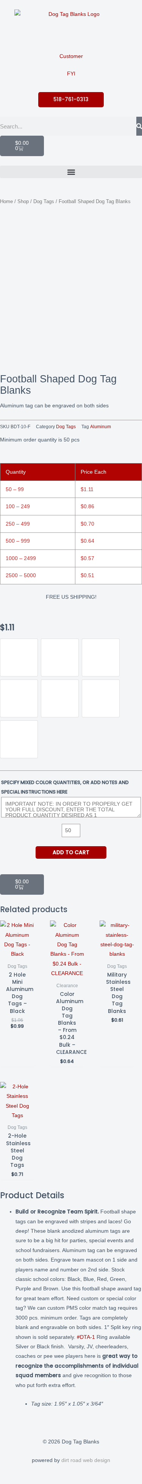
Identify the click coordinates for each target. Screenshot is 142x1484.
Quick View (17, 953)
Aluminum (100, 426)
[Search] (139, 126)
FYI (71, 74)
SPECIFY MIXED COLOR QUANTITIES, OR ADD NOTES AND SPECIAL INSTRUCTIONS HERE (65, 787)
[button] (71, 172)
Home (6, 201)
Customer (71, 56)
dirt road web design (85, 1460)
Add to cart (71, 852)
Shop (23, 201)
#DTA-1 (86, 1337)
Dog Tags (43, 201)
